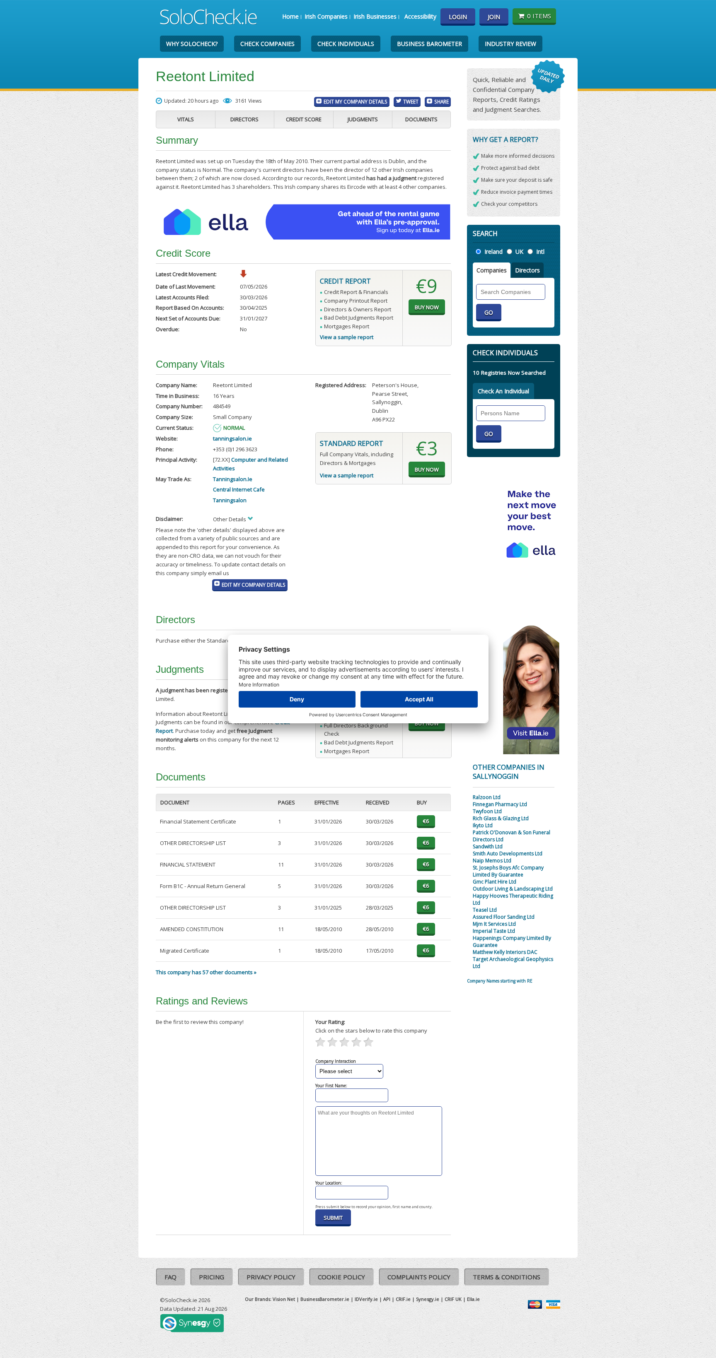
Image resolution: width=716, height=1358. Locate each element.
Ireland (493, 251)
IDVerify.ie (366, 1299)
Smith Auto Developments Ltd (507, 853)
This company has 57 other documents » (206, 972)
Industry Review (510, 44)
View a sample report (346, 337)
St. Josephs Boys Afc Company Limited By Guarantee (508, 871)
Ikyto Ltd (483, 825)
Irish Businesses (375, 16)
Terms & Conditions (506, 1277)
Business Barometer (429, 44)
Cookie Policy (341, 1277)
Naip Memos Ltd (492, 860)
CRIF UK (453, 1299)
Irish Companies (326, 16)
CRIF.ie (403, 1299)
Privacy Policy (271, 1277)
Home (290, 16)
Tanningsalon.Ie (232, 479)
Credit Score (304, 119)
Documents (421, 119)
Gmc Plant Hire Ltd (494, 881)
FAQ (170, 1277)
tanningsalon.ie (232, 438)
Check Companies (267, 44)
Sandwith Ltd (488, 846)
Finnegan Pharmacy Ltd (500, 804)
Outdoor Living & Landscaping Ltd (513, 888)
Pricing (211, 1277)
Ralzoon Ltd (487, 797)
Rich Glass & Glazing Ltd (501, 818)
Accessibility (420, 16)
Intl (540, 251)
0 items (539, 16)
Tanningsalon (230, 500)
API (386, 1299)
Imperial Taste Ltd (494, 930)
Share (441, 101)
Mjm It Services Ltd (494, 923)
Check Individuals (345, 44)
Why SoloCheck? (192, 44)
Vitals (185, 119)
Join (494, 17)
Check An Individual (503, 391)
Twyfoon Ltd (487, 811)
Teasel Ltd (485, 909)
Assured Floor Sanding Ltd (504, 916)
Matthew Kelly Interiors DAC (505, 952)
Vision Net (284, 1299)
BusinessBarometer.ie (324, 1299)
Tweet (410, 101)
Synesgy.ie (427, 1299)
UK (519, 251)
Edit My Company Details (355, 101)
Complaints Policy (418, 1277)
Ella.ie (473, 1299)
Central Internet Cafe (239, 489)
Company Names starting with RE (499, 981)
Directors (244, 119)
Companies (492, 270)
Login (458, 17)
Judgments (363, 119)
